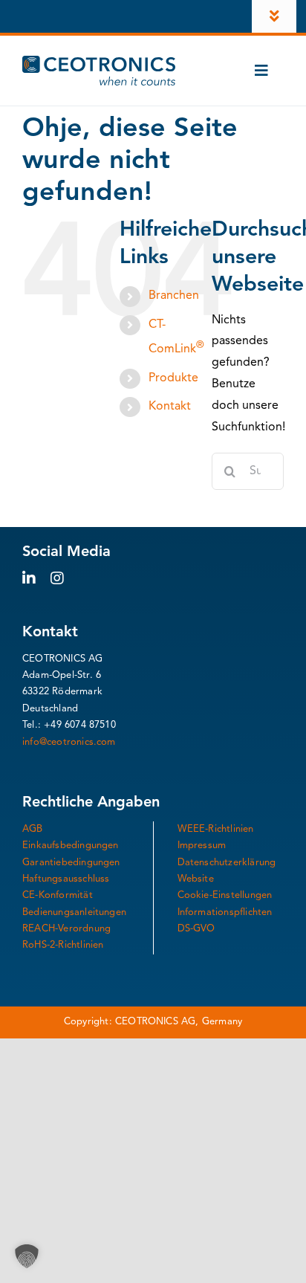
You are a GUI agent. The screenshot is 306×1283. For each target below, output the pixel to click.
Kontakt (170, 407)
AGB (32, 829)
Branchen (174, 296)
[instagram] (57, 578)
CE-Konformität (57, 895)
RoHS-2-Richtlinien (63, 945)
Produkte (173, 378)
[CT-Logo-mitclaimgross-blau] (98, 62)
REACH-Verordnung (66, 929)
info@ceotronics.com (69, 742)
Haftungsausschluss (66, 879)
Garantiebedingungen (71, 862)
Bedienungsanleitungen (74, 912)
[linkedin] (29, 578)
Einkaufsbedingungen (70, 845)
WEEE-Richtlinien (216, 829)
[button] (26, 1256)
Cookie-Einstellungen (225, 895)
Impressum (202, 845)
